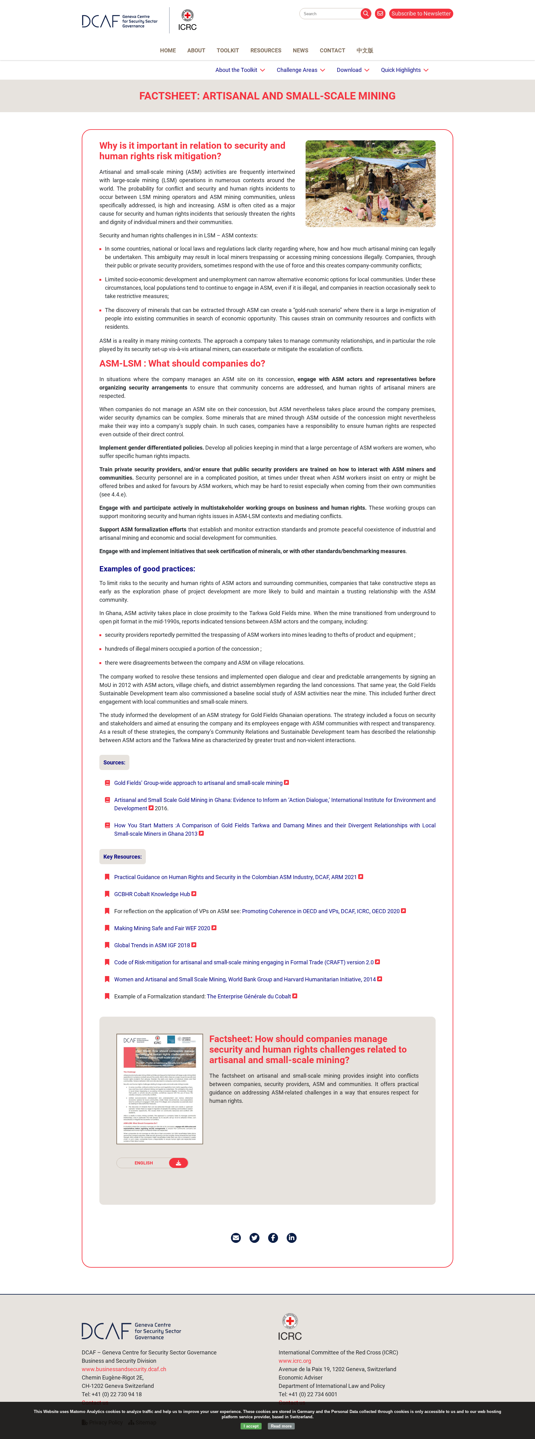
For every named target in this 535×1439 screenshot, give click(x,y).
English (144, 1162)
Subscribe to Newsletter (421, 13)
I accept (251, 1426)
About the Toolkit (236, 70)
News (300, 50)
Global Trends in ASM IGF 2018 (152, 945)
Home (168, 50)
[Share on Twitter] (255, 1237)
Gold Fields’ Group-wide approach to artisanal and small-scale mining (198, 783)
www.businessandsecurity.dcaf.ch (124, 1369)
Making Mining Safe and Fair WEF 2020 (162, 928)
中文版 (365, 50)
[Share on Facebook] (273, 1237)
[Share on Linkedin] (292, 1237)
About (196, 50)
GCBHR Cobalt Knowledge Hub (152, 894)
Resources (265, 50)
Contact (332, 50)
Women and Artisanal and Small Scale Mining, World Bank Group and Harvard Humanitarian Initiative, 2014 (245, 979)
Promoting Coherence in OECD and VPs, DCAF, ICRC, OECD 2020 (321, 911)
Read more (281, 1426)
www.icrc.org (295, 1361)
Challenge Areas (297, 70)
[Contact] (380, 13)
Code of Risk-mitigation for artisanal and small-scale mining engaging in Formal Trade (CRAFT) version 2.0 (244, 962)
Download (349, 70)
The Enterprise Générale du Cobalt (249, 996)
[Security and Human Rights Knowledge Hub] (139, 32)
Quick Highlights (401, 70)
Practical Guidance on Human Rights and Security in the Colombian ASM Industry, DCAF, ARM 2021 (235, 877)
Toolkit (228, 50)
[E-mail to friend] (236, 1237)
